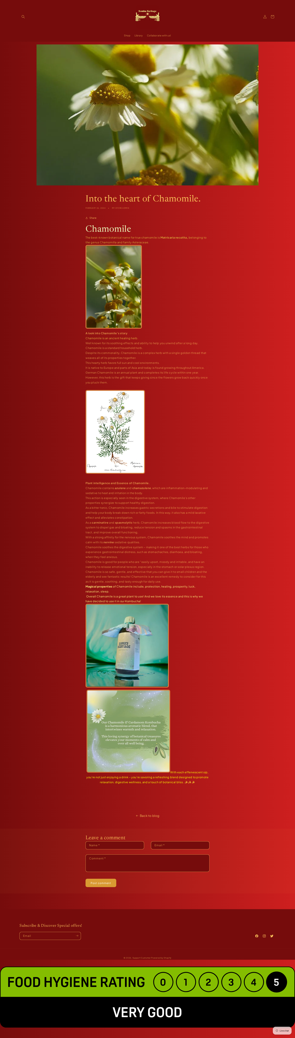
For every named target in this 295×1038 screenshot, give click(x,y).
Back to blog (149, 816)
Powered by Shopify (161, 958)
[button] (23, 17)
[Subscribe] (77, 936)
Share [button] (93, 217)
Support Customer (141, 958)
